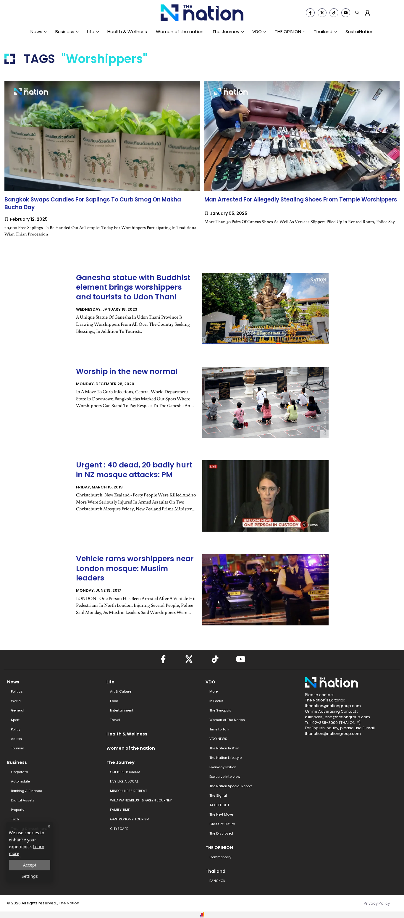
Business (64, 31)
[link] (102, 165)
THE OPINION (288, 31)
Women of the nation (179, 31)
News (36, 31)
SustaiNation (359, 31)
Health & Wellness (127, 31)
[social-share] (310, 12)
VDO (257, 31)
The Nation (69, 903)
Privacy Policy (377, 903)
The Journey (225, 31)
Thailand (323, 31)
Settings (30, 876)
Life (90, 31)
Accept (29, 865)
